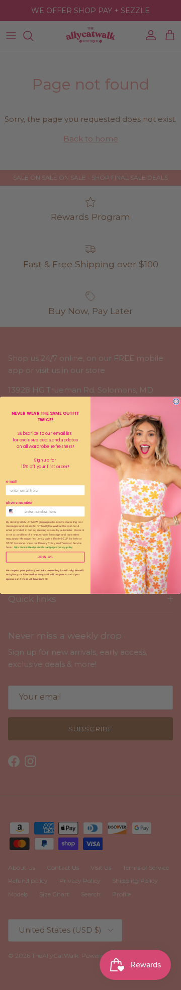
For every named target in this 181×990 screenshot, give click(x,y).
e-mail (11, 481)
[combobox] (14, 511)
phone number (19, 502)
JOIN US (45, 557)
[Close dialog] (176, 401)
